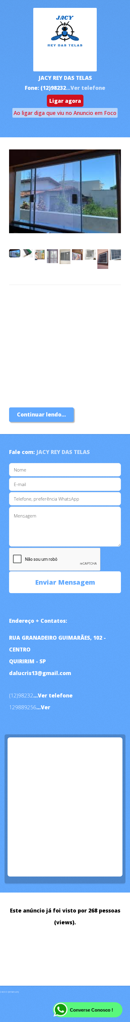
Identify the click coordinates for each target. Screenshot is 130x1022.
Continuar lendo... (41, 414)
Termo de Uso (28, 957)
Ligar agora (65, 100)
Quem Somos (26, 945)
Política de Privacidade (82, 945)
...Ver (43, 707)
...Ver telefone (85, 87)
